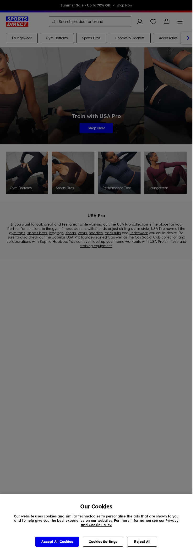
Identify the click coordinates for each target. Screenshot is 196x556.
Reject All (142, 541)
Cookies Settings (103, 541)
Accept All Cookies (57, 541)
